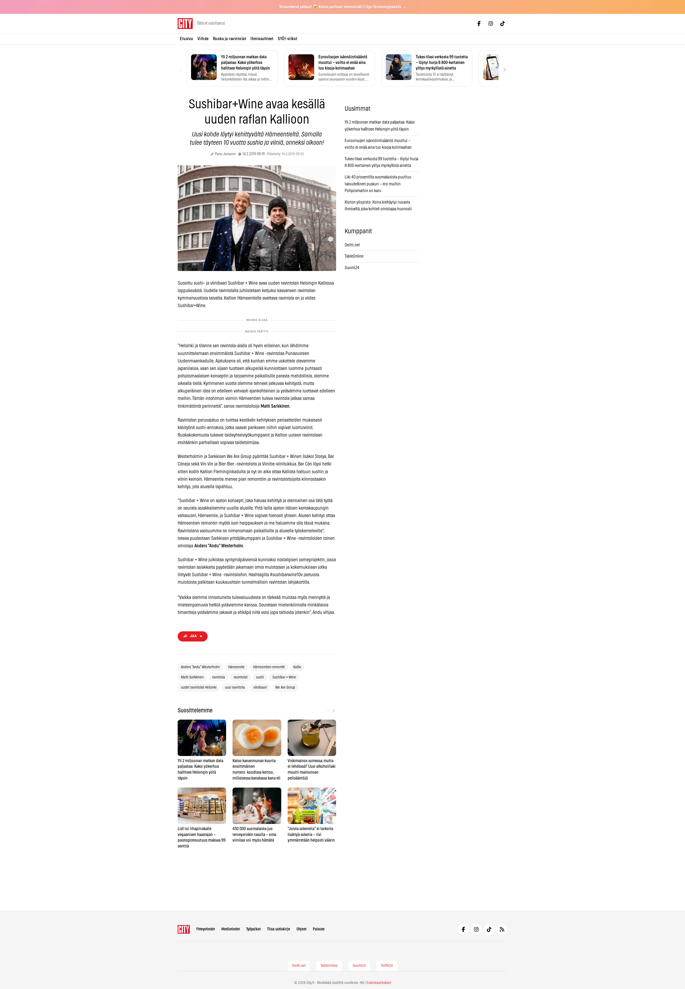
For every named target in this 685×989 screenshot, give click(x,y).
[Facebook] (479, 23)
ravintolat (241, 677)
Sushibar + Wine (284, 677)
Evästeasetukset (379, 983)
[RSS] (502, 929)
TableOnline (354, 256)
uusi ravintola (235, 687)
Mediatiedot (230, 929)
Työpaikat (253, 929)
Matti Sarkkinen (192, 677)
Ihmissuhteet (261, 39)
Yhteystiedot (205, 929)
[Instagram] (491, 23)
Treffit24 (387, 966)
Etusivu (186, 39)
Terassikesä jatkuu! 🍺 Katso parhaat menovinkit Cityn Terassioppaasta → (342, 7)
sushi (260, 677)
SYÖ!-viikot (288, 39)
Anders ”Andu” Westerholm (200, 667)
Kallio (297, 667)
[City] (184, 929)
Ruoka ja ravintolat (229, 39)
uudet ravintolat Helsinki (198, 687)
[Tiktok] (502, 23)
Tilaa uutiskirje (278, 929)
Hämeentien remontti (269, 667)
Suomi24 (352, 268)
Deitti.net (352, 245)
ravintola (218, 677)
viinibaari (260, 687)
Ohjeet (301, 929)
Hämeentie (236, 667)
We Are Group (285, 687)
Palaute (319, 929)
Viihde (203, 39)
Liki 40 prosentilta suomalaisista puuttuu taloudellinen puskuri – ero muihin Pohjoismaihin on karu (378, 184)
